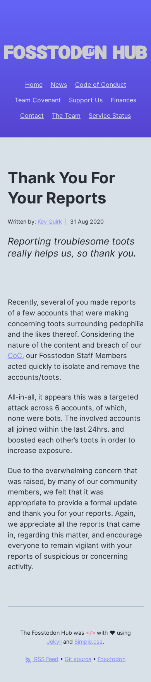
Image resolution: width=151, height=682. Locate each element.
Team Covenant (38, 100)
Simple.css (88, 641)
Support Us (86, 100)
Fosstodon (111, 659)
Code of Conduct (100, 84)
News (59, 84)
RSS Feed (45, 659)
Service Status (110, 115)
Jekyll (54, 641)
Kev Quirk (50, 221)
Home (34, 84)
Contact (32, 115)
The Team (66, 115)
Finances (123, 100)
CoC (15, 355)
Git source (78, 659)
